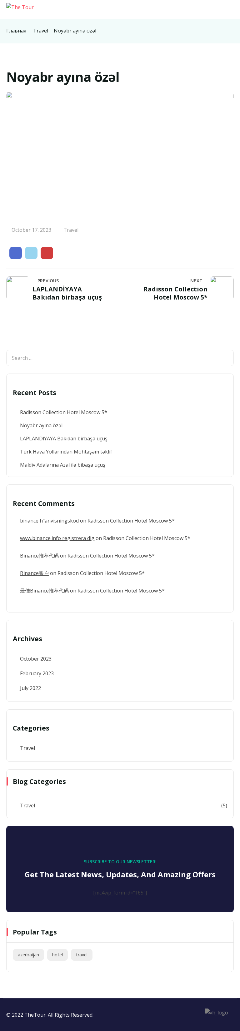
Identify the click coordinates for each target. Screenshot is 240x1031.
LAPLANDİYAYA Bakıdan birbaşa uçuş (64, 438)
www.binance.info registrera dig (57, 538)
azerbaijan (28, 955)
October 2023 (36, 658)
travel (82, 955)
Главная (16, 30)
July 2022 (30, 688)
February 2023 (37, 673)
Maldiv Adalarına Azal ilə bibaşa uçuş (62, 464)
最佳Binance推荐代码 (44, 590)
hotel (57, 955)
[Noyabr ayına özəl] (15, 253)
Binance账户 (34, 573)
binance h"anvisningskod (49, 520)
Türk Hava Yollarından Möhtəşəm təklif (66, 451)
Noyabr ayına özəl (41, 425)
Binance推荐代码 (39, 555)
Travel (40, 30)
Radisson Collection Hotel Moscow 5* (63, 412)
